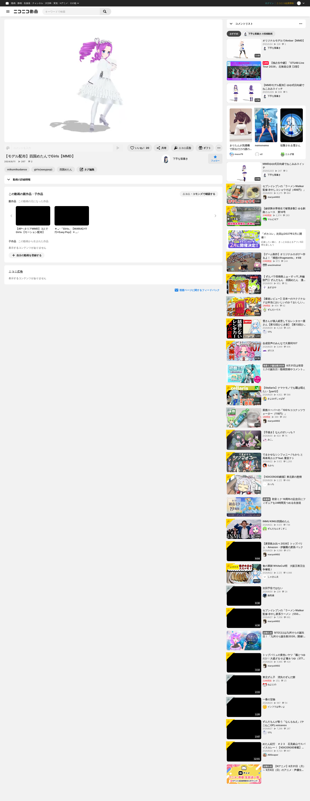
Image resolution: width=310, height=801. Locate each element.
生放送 (27, 3)
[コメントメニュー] (300, 23)
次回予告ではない (273, 588)
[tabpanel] (266, 411)
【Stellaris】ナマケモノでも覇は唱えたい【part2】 (284, 389)
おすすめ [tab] (234, 33)
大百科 (48, 3)
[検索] (105, 11)
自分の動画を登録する (29, 255)
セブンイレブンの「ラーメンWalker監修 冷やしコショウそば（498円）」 (284, 188)
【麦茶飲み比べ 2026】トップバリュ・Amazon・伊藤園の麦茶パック (283, 545)
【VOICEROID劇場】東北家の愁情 (282, 476)
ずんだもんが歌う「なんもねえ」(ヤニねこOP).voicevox (283, 723)
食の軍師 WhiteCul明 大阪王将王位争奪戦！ (284, 567)
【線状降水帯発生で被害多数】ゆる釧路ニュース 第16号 (284, 210)
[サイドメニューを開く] (7, 11)
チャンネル (37, 3)
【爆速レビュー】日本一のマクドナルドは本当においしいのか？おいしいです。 (284, 300)
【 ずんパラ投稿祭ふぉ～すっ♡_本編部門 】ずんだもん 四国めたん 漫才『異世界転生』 (284, 278)
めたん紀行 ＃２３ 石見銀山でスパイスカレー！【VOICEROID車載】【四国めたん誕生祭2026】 (284, 745)
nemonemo (262, 145)
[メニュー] (218, 148)
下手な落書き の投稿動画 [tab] (260, 33)
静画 (20, 3)
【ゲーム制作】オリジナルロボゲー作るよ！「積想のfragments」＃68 (284, 256)
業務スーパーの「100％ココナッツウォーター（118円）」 (284, 411)
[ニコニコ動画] (26, 11)
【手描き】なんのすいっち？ (279, 432)
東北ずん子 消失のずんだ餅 (279, 677)
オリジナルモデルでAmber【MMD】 (284, 40)
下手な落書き (180, 158)
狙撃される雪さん (290, 145)
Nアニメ (64, 3)
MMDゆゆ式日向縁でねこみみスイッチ (283, 165)
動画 (13, 3)
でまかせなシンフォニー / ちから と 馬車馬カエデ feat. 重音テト (283, 456)
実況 (55, 3)
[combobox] (71, 11)
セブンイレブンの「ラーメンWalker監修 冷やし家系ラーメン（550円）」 (283, 612)
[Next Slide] (215, 289)
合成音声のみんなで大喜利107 (280, 343)
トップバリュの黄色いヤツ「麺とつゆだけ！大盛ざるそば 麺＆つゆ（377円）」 (284, 656)
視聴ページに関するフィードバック (199, 322)
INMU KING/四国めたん (276, 521)
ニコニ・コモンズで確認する (199, 193)
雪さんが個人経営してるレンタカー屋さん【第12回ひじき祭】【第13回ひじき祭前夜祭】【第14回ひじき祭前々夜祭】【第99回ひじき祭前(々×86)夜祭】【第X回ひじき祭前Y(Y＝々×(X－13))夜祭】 (284, 322)
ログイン (269, 3)
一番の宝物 (269, 699)
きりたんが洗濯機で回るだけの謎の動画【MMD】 (240, 147)
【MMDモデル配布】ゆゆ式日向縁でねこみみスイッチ (283, 86)
